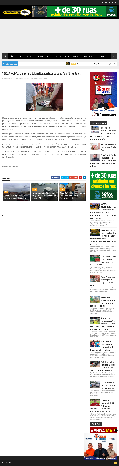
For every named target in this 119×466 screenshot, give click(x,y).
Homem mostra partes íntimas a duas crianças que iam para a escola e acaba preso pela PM (44, 195)
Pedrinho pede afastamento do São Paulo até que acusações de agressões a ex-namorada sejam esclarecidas (102, 406)
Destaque (39, 78)
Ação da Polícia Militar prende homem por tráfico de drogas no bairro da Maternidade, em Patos (72, 195)
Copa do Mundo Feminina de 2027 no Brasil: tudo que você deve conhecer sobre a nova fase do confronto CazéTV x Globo (102, 323)
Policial (30, 56)
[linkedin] (109, 2)
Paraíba (20, 56)
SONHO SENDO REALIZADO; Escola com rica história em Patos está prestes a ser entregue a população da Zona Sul (103, 133)
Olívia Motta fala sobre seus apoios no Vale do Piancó (108, 147)
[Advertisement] (59, 36)
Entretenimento (87, 56)
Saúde (49, 56)
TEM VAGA (100, 56)
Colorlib (11, 463)
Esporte (58, 56)
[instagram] (106, 2)
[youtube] (115, 2)
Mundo (75, 56)
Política (40, 56)
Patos (6, 192)
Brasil (67, 56)
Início (12, 56)
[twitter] (112, 2)
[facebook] (103, 2)
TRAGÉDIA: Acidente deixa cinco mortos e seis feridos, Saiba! (108, 385)
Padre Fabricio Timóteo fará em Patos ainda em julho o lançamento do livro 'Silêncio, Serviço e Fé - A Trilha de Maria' (103, 160)
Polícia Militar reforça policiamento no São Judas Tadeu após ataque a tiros (15, 196)
